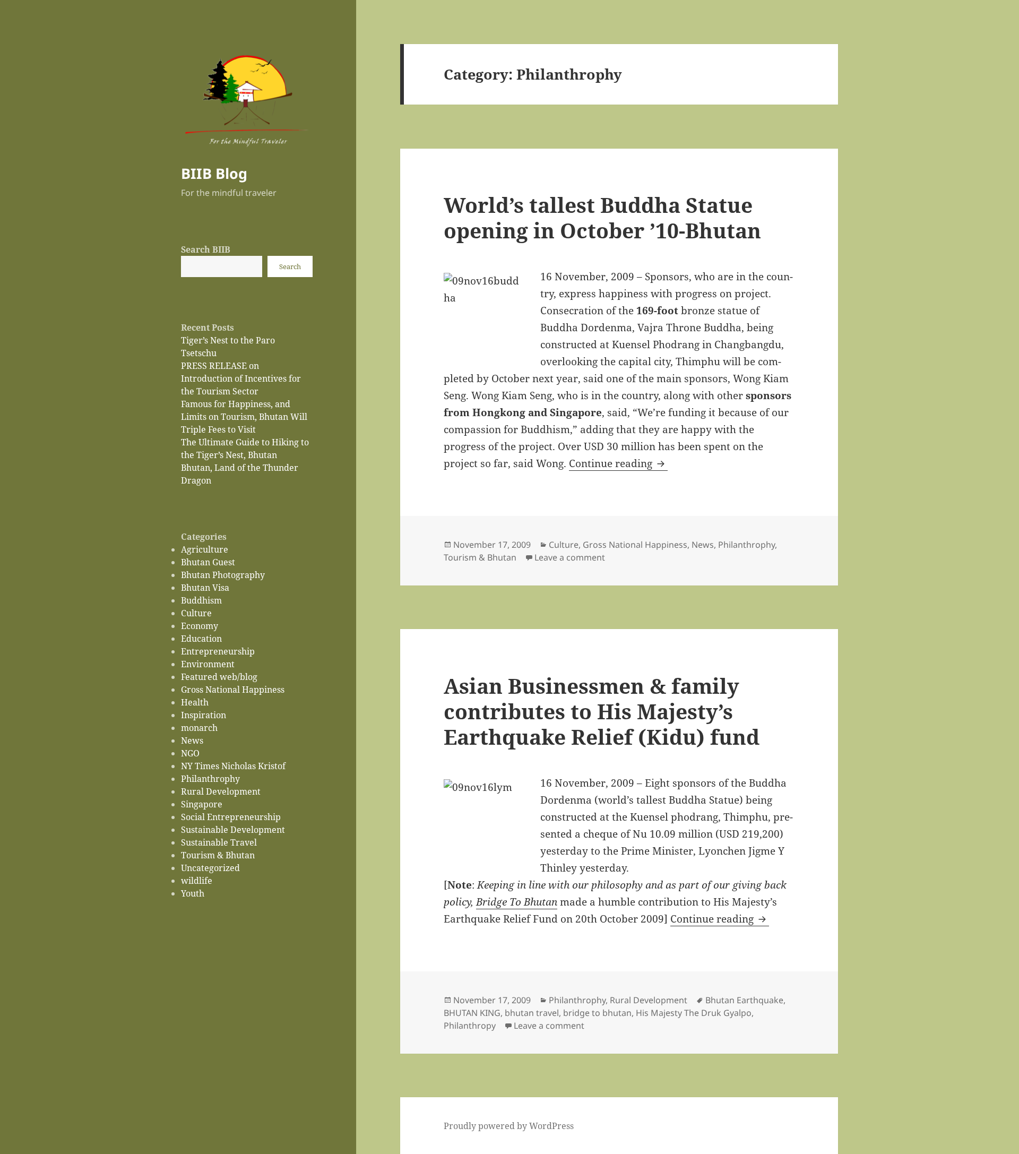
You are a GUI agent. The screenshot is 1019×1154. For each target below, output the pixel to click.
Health (195, 702)
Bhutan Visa (205, 587)
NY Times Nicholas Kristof (233, 766)
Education (201, 638)
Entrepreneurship (218, 651)
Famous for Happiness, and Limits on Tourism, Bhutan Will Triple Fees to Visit (244, 416)
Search (290, 266)
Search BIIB (205, 249)
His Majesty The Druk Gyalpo (694, 1013)
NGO (190, 753)
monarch (199, 728)
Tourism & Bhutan (218, 855)
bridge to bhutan (597, 1013)
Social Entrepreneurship (231, 817)
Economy (199, 626)
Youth (192, 893)
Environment (208, 664)
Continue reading (618, 463)
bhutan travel (532, 1013)
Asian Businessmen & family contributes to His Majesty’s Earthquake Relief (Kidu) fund (601, 711)
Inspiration (203, 715)
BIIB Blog (214, 173)
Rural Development (221, 791)
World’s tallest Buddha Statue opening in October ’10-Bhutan (602, 217)
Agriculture (204, 549)
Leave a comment (569, 557)
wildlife (196, 880)
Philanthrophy (210, 779)
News (192, 740)
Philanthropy (470, 1025)
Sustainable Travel (219, 842)
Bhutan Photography (223, 575)
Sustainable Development (233, 830)
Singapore (201, 804)
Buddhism (201, 600)
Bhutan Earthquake (744, 1000)
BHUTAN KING (472, 1013)
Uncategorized (210, 868)
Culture (196, 613)
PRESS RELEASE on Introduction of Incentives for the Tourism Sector (241, 378)
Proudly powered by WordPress (509, 1126)
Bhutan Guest (208, 562)
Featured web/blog (219, 677)
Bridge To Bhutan (516, 902)
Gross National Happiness (232, 689)
